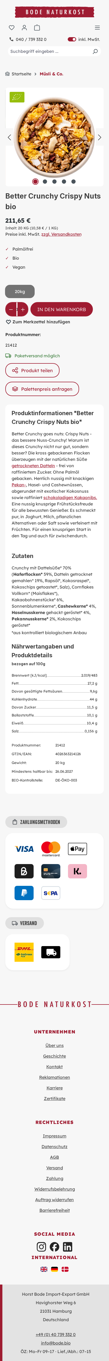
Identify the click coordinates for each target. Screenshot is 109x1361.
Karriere (55, 1087)
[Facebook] (54, 1246)
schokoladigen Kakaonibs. (70, 497)
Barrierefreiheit (54, 1210)
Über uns (55, 1045)
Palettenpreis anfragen (46, 389)
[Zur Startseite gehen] (54, 12)
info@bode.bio (56, 1343)
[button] (43, 1268)
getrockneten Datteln (33, 465)
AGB (54, 1157)
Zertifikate (54, 1098)
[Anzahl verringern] (11, 309)
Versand (54, 1167)
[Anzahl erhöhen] (22, 309)
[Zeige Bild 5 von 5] (73, 181)
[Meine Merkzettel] (11, 27)
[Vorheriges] (9, 136)
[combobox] (54, 51)
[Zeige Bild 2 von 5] (45, 181)
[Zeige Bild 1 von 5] (35, 181)
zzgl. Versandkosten (61, 234)
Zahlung (54, 1178)
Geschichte (54, 1056)
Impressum (54, 1136)
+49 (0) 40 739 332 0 (56, 1334)
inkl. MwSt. (84, 39)
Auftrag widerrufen (54, 1199)
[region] (54, 137)
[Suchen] (95, 51)
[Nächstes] (100, 136)
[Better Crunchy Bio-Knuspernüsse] (54, 137)
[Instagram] (41, 1246)
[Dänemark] (65, 1268)
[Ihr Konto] (24, 27)
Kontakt (54, 1066)
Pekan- (19, 484)
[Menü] (97, 27)
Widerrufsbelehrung (54, 1189)
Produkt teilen (37, 370)
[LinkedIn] (67, 1246)
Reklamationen (54, 1077)
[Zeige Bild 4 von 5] (64, 181)
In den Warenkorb (61, 309)
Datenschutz (54, 1146)
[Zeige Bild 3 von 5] (54, 181)
